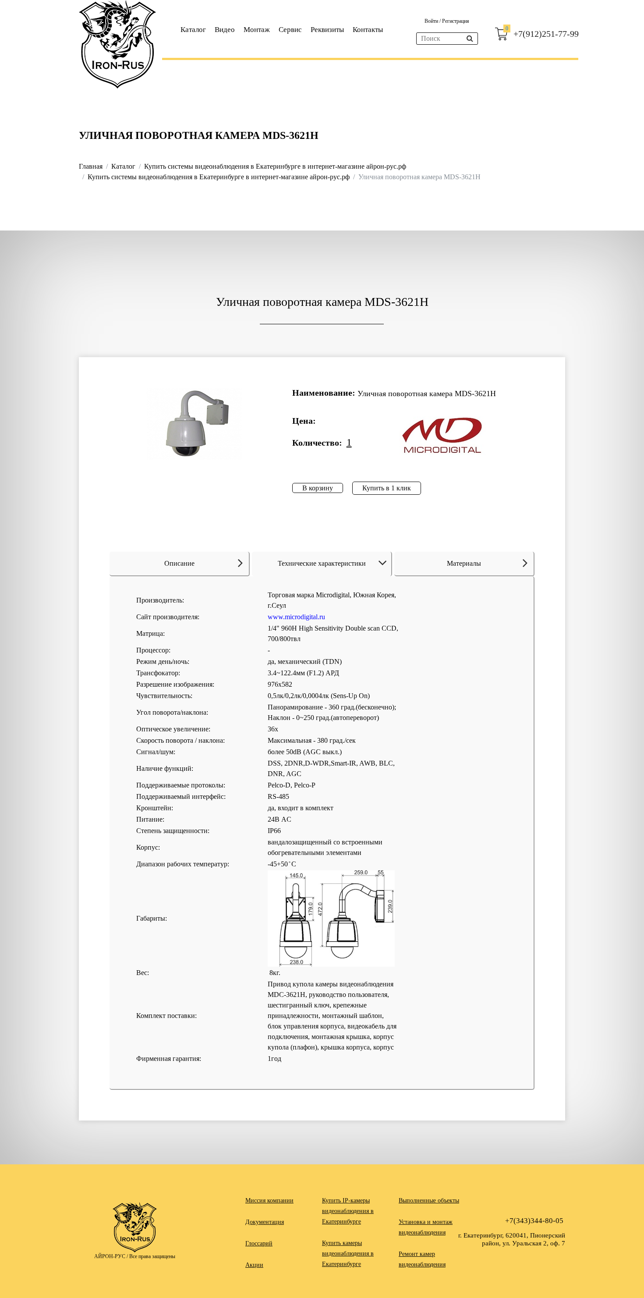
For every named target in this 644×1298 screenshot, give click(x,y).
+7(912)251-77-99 (546, 34)
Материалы (464, 563)
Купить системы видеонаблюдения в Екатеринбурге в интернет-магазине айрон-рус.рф (275, 166)
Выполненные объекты (429, 1200)
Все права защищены (152, 1256)
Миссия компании (269, 1200)
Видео (225, 29)
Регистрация (455, 21)
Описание (179, 563)
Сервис (290, 29)
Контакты (368, 29)
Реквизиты (327, 29)
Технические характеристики (322, 563)
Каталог (193, 29)
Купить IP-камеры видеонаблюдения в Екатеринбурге (348, 1211)
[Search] (470, 38)
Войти (432, 21)
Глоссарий (258, 1243)
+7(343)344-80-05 (534, 1220)
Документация (264, 1222)
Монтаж (257, 29)
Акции (254, 1265)
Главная (91, 166)
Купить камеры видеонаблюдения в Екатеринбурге (348, 1253)
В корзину (317, 488)
